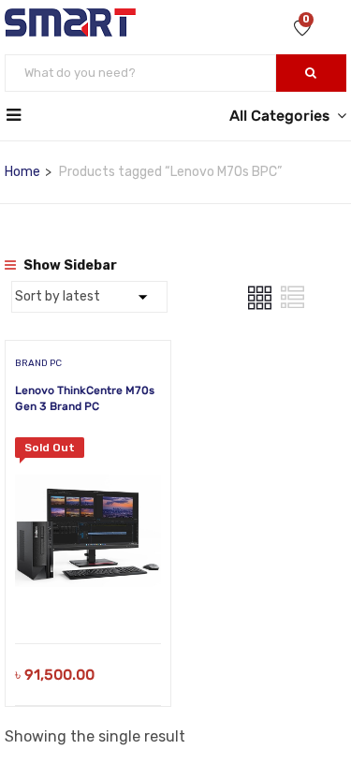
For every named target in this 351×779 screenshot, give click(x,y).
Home (22, 172)
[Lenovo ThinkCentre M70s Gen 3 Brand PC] (88, 451)
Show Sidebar (69, 265)
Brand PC (38, 363)
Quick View (87, 596)
